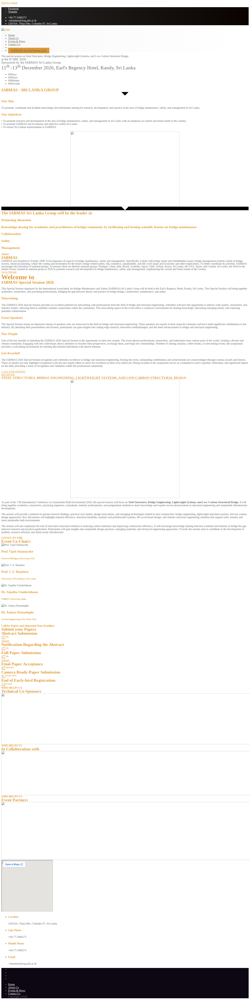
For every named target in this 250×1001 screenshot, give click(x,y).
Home (11, 984)
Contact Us (14, 993)
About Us (13, 987)
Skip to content (9, 2)
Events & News (16, 990)
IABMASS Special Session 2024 (29, 50)
